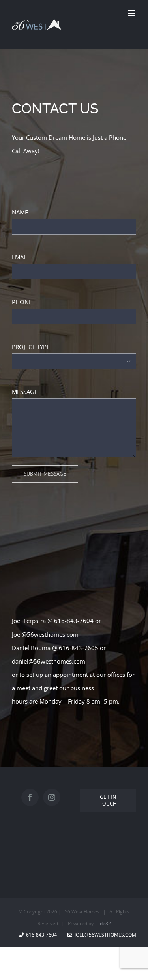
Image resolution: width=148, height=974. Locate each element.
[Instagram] (51, 797)
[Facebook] (30, 797)
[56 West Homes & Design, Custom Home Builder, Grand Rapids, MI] (24, 851)
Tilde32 (103, 923)
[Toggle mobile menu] (132, 13)
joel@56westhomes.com (105, 934)
